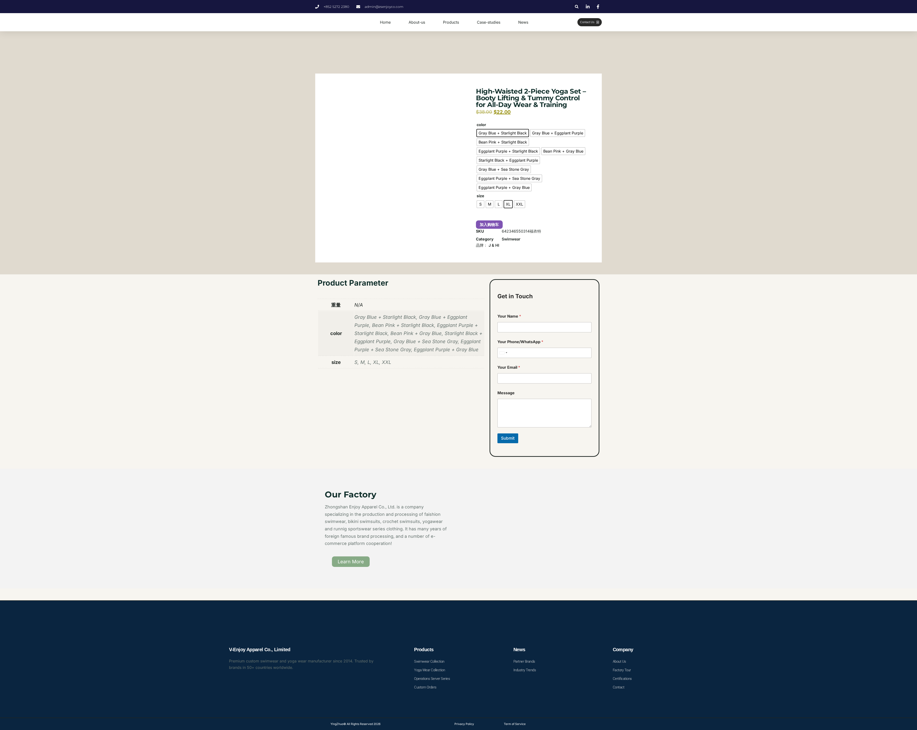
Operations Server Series (432, 679)
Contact (618, 687)
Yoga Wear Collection (429, 670)
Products (451, 22)
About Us (619, 661)
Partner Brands (524, 661)
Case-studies (488, 22)
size (480, 195)
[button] (576, 6)
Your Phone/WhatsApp (520, 342)
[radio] (502, 133)
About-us (417, 22)
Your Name (509, 316)
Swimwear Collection (429, 661)
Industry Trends (524, 670)
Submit (508, 438)
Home (385, 22)
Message (506, 393)
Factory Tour (622, 670)
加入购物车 (489, 225)
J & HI (494, 245)
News (523, 22)
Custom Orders (425, 687)
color (481, 124)
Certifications (622, 679)
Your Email (508, 367)
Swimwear (511, 239)
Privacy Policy (464, 724)
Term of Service (515, 724)
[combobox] (503, 353)
